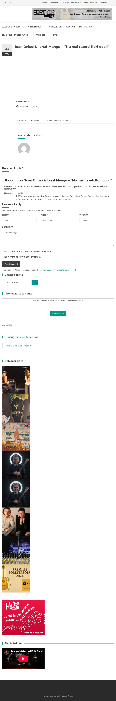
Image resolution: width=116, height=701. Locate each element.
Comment (7, 227)
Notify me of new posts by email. (22, 257)
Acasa (44, 2)
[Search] (35, 282)
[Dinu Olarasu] (16, 465)
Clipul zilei (34, 120)
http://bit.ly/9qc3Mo (62, 199)
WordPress (67, 696)
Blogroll (103, 2)
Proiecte (40, 35)
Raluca (67, 120)
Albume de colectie (13, 26)
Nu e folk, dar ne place (15, 35)
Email (44, 215)
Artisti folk (34, 26)
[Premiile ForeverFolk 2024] (16, 578)
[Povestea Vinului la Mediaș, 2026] (16, 408)
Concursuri (55, 26)
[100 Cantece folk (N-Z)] (16, 521)
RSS (10, 325)
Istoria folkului (90, 2)
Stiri (55, 35)
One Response (52, 120)
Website (84, 215)
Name (5, 215)
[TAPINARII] (16, 493)
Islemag (47, 696)
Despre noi (55, 2)
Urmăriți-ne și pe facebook (21, 337)
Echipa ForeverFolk (71, 2)
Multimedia (85, 26)
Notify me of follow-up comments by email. (28, 251)
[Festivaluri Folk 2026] (16, 380)
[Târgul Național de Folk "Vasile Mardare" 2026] (16, 436)
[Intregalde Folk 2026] (16, 550)
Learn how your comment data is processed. (56, 270)
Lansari (70, 26)
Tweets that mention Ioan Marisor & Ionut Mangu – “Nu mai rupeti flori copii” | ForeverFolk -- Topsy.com (56, 187)
